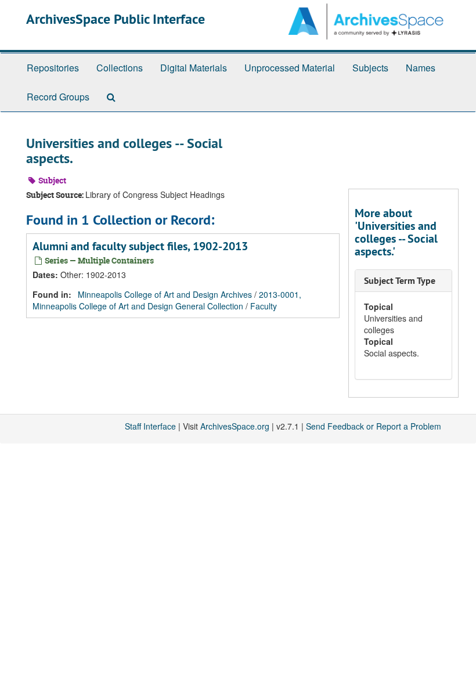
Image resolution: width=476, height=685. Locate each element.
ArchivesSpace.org (234, 426)
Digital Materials (193, 67)
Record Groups (58, 96)
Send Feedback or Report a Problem (373, 426)
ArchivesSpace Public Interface (115, 19)
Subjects (370, 67)
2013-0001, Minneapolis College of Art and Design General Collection (167, 300)
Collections (119, 67)
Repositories (53, 67)
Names (420, 67)
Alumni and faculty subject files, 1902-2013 (140, 246)
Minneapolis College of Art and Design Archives (165, 294)
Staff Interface (150, 426)
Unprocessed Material (289, 67)
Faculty (263, 306)
